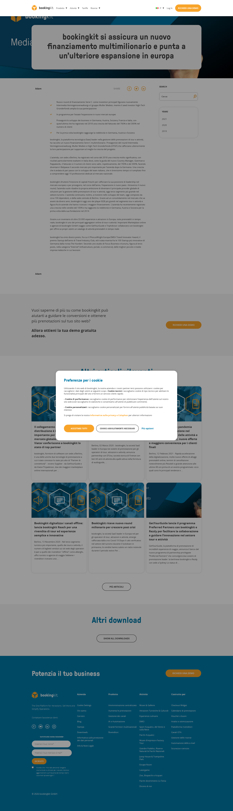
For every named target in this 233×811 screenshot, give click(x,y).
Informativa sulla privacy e (104, 415)
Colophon (123, 415)
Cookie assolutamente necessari (117, 428)
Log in (169, 8)
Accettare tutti (79, 428)
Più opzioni (148, 428)
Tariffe (85, 8)
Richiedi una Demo (188, 8)
